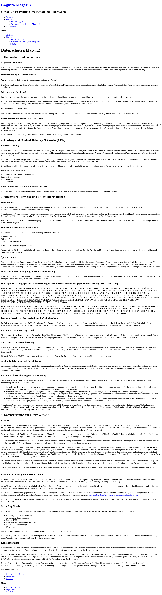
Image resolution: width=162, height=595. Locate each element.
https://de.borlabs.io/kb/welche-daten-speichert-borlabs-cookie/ (113, 495)
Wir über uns (11, 19)
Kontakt (9, 579)
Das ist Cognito (17, 22)
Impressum (10, 576)
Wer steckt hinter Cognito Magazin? (25, 24)
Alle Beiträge (11, 26)
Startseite (9, 17)
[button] (81, 30)
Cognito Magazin (16, 5)
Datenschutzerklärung (15, 574)
